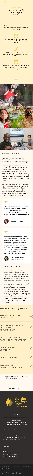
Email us (8, 452)
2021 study (12, 271)
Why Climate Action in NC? (16, 422)
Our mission (16, 420)
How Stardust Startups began (16, 425)
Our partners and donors (11, 439)
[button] (30, 2)
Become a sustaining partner (13, 435)
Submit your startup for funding (14, 437)
